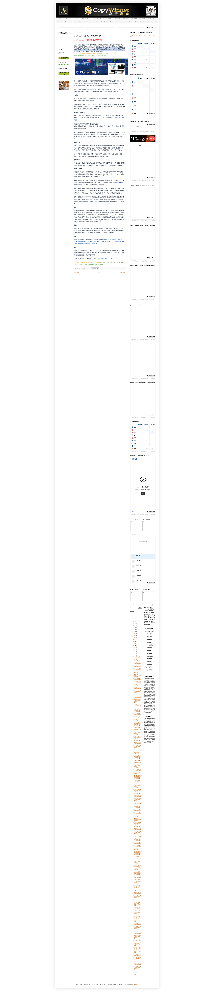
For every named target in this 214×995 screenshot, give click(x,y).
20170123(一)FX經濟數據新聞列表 (137, 743)
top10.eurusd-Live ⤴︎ (138, 21)
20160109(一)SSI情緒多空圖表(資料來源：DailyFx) (137, 912)
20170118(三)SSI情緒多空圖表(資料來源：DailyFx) (137, 800)
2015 (133, 974)
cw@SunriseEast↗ (85, 19)
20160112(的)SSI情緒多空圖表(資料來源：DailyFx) (137, 861)
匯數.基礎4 (134, 19)
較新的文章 (76, 272)
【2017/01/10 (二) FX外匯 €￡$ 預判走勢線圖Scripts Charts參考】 (137, 888)
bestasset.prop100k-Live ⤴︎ (64, 21)
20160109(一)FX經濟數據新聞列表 (137, 908)
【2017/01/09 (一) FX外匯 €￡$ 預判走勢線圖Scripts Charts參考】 (137, 903)
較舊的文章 (122, 272)
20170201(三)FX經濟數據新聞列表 (137, 663)
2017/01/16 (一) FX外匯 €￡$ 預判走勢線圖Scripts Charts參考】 (137, 824)
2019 (133, 627)
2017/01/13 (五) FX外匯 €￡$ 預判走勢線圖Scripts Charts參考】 (137, 838)
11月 (134, 635)
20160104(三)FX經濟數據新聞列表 (137, 955)
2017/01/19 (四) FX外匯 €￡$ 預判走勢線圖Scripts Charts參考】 (137, 777)
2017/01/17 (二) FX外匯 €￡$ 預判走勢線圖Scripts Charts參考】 (137, 805)
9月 (134, 639)
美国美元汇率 (64, 58)
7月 (134, 643)
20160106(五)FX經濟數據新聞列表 (137, 924)
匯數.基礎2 (117, 19)
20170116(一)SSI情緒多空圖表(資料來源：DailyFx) (137, 833)
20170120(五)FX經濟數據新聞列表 (137, 761)
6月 (134, 645)
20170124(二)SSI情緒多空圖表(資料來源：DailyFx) (137, 732)
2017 (133, 631)
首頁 (99, 272)
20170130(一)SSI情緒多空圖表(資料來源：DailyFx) (137, 683)
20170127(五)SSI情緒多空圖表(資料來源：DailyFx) (137, 692)
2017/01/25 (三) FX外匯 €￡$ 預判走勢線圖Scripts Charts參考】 (137, 709)
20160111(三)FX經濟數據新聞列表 (137, 877)
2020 (133, 625)
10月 (134, 637)
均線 (76, 199)
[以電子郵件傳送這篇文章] (91, 268)
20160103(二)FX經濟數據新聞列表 (137, 964)
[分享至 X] (95, 268)
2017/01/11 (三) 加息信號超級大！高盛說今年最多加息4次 (137, 867)
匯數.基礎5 (142, 19)
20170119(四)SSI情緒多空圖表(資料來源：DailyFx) (137, 785)
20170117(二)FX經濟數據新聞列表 (137, 810)
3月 (134, 651)
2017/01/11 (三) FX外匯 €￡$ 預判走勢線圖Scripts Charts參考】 (137, 873)
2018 (133, 629)
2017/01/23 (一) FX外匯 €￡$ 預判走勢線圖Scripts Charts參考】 (137, 738)
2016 (133, 972)
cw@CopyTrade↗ (62, 19)
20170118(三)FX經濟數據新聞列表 (137, 796)
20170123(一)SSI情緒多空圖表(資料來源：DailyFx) (137, 747)
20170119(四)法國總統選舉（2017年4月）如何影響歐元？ (137, 771)
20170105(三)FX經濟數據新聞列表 (137, 932)
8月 (134, 641)
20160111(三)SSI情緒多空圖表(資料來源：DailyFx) (137, 881)
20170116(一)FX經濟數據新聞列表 (137, 829)
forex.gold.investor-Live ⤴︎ (80, 21)
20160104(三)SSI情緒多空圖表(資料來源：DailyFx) (137, 959)
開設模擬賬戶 (119, 182)
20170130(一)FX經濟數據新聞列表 (137, 679)
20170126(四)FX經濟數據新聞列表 (137, 696)
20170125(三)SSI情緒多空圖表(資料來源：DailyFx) (137, 718)
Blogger (136, 984)
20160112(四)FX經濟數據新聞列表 (137, 857)
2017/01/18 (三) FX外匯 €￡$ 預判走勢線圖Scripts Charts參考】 (137, 791)
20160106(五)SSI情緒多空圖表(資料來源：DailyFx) (137, 928)
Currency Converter (64, 64)
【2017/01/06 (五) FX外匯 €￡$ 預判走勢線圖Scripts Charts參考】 (137, 919)
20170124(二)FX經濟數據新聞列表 (137, 728)
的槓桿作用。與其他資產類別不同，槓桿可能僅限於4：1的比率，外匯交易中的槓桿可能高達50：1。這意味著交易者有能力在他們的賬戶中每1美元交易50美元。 (99, 241)
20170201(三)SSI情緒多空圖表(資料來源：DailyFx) (137, 658)
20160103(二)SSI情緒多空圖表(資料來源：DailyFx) (137, 968)
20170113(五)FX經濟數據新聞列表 (137, 843)
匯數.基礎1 (109, 19)
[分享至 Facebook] (96, 268)
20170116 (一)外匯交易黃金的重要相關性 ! (137, 819)
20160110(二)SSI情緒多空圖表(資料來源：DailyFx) (137, 897)
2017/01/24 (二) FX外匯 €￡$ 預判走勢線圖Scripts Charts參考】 (137, 724)
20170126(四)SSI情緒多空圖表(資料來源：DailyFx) (137, 701)
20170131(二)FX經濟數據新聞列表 (137, 666)
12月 (134, 633)
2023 (133, 620)
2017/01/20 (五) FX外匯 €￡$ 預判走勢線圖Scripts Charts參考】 (137, 757)
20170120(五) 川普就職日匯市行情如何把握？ (137, 752)
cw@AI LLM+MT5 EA (98, 19)
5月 (134, 647)
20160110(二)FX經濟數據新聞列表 (137, 893)
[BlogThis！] (93, 268)
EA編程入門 (150, 19)
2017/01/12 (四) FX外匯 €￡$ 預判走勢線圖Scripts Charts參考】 (137, 853)
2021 (133, 623)
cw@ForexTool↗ (73, 19)
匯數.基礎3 (126, 19)
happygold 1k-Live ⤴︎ (109, 21)
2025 (133, 616)
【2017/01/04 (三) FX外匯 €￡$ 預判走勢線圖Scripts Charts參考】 (137, 950)
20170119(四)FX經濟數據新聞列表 (137, 781)
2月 (134, 653)
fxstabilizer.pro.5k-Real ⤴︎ (124, 21)
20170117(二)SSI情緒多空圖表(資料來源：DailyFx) (137, 814)
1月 (134, 655)
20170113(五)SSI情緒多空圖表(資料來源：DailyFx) (137, 847)
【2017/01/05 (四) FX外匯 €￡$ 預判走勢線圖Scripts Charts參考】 (137, 943)
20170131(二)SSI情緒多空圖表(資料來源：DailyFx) (137, 670)
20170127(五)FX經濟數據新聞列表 (137, 688)
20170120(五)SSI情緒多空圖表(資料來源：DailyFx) (137, 765)
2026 (133, 614)
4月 (134, 649)
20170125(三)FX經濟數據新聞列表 (137, 714)
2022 (133, 621)
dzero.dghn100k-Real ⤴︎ (96, 21)
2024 (133, 618)
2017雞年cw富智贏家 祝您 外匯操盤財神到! (137, 675)
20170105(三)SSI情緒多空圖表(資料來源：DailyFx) (137, 937)
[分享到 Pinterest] (98, 268)
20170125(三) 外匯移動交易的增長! (137, 705)
